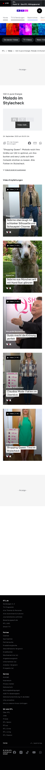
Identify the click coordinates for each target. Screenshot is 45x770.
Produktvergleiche (10, 645)
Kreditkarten (8, 652)
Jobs (5, 716)
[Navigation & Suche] (39, 10)
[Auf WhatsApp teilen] (40, 143)
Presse (5, 719)
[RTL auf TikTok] (27, 752)
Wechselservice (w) (10, 655)
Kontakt (6, 677)
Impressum (7, 680)
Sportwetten (7, 639)
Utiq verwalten (8, 700)
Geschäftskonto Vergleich (13, 649)
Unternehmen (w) (9, 662)
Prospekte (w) (8, 668)
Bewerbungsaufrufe (10, 620)
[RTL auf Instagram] (21, 752)
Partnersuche (8, 642)
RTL (3, 51)
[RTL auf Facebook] (14, 752)
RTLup (5, 725)
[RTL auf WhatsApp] (40, 752)
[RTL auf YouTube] (34, 752)
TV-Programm (8, 607)
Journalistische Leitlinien (12, 617)
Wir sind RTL (8, 709)
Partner (6, 632)
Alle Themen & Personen (12, 610)
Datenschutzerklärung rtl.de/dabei (16, 697)
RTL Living (7, 732)
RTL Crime (7, 729)
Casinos (6, 636)
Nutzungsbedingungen (11, 690)
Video (10, 51)
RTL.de (5, 601)
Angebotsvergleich (10, 658)
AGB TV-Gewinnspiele (11, 694)
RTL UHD (6, 623)
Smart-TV (6, 627)
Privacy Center (8, 684)
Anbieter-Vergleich (10, 665)
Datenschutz (8, 687)
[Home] (22, 11)
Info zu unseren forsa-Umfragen (15, 703)
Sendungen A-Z (9, 604)
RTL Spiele (7, 722)
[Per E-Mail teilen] (35, 143)
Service (6, 674)
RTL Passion (7, 735)
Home (5, 743)
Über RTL (6, 712)
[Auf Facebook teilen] (29, 143)
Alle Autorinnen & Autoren (13, 614)
